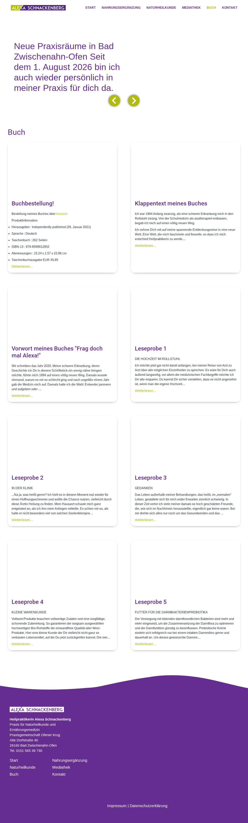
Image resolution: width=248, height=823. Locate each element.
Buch (14, 774)
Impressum (117, 806)
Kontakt (58, 774)
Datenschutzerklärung (148, 806)
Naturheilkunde (22, 767)
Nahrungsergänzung (69, 760)
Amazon (61, 213)
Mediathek (61, 767)
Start (14, 760)
